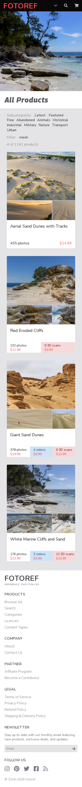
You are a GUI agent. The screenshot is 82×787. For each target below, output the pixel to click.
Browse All (13, 602)
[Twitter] (26, 769)
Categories (13, 614)
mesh (23, 137)
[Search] (66, 5)
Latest (40, 115)
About (10, 646)
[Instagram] (7, 769)
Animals (43, 120)
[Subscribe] (73, 748)
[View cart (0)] (76, 5)
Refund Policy (15, 709)
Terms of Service (18, 697)
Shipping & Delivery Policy (25, 715)
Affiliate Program (18, 671)
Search (10, 608)
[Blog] (45, 769)
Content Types (16, 627)
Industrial (14, 125)
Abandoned (25, 120)
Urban (11, 130)
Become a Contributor (22, 677)
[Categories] (55, 5)
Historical (60, 120)
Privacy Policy (15, 703)
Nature (44, 125)
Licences (11, 620)
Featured (56, 115)
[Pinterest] (16, 769)
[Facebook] (36, 769)
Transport (60, 125)
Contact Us (13, 652)
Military (30, 125)
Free (10, 120)
